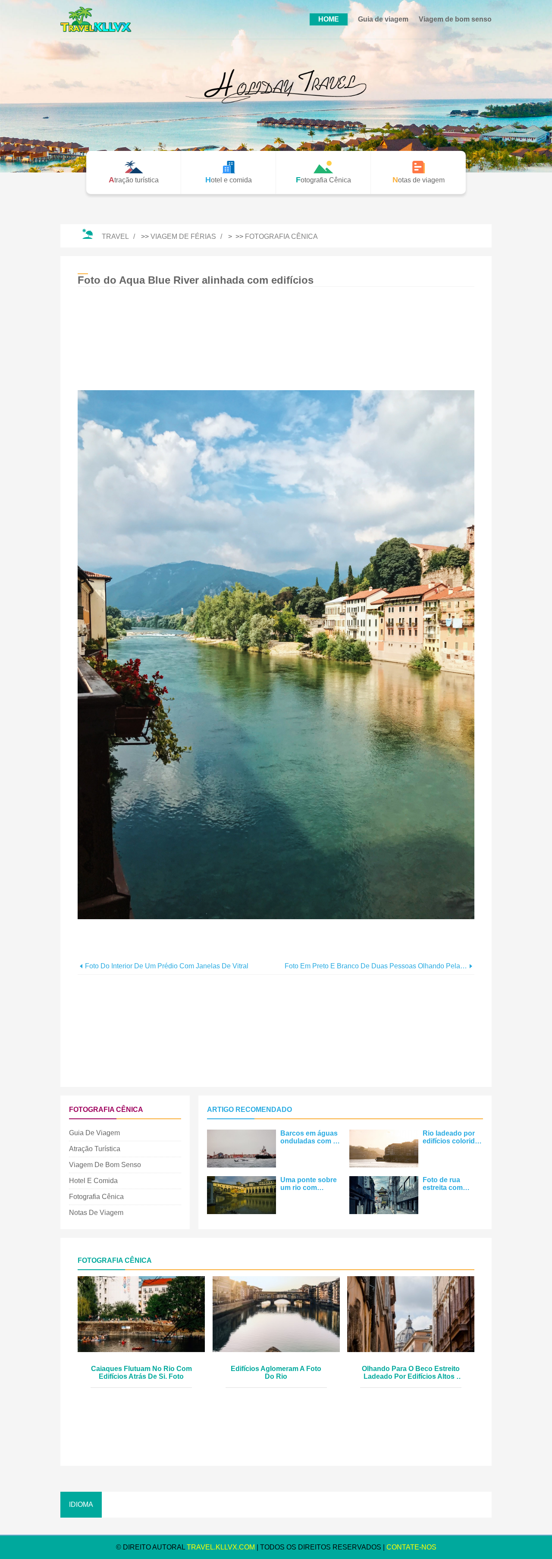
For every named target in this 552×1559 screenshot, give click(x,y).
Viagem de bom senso (455, 19)
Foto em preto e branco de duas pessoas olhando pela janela (376, 966)
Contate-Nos (411, 1547)
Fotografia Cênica (281, 236)
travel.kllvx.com (221, 1547)
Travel (115, 236)
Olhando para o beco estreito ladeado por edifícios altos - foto (411, 1373)
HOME (328, 19)
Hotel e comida (93, 1180)
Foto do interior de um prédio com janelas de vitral (166, 966)
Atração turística (94, 1148)
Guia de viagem (383, 19)
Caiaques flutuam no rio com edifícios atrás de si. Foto (141, 1372)
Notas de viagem (96, 1212)
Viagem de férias (183, 236)
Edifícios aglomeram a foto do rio (276, 1372)
